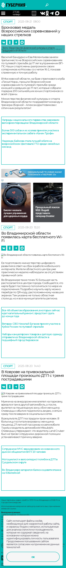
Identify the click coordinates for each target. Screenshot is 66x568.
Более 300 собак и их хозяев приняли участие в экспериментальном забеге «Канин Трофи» (30, 132)
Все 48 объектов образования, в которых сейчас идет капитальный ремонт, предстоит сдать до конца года (31, 313)
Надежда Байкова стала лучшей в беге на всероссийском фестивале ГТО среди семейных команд (31, 143)
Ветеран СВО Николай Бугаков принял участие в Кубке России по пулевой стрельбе (31, 325)
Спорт (8, 21)
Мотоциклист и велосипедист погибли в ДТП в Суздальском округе (29, 461)
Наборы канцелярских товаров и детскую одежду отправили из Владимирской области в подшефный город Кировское (32, 337)
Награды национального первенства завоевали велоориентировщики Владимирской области (30, 121)
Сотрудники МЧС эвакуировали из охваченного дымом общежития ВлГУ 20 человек (31, 450)
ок (33, 557)
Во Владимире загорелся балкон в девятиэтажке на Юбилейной (31, 471)
